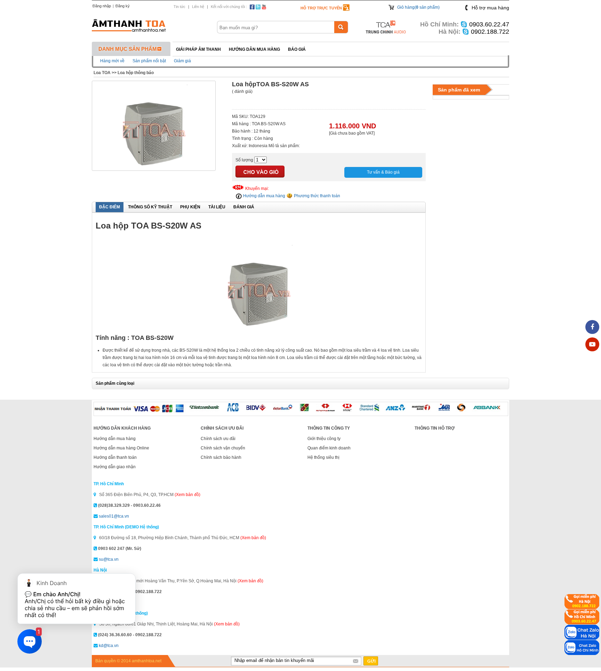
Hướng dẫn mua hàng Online (121, 448)
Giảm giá (182, 60)
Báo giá (297, 49)
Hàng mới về (112, 60)
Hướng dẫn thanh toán (115, 457)
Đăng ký (122, 6)
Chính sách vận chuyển (223, 448)
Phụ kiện (190, 207)
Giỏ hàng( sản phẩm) (418, 7)
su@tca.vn (109, 559)
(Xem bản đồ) (187, 494)
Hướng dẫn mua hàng (254, 49)
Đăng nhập (102, 6)
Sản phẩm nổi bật (149, 60)
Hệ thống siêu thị (323, 457)
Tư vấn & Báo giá (383, 172)
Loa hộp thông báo (136, 72)
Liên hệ (198, 7)
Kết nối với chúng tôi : (229, 7)
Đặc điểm (109, 207)
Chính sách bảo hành (221, 457)
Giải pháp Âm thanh (198, 49)
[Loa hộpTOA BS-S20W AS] (153, 167)
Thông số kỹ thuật (150, 207)
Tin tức (179, 7)
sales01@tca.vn (114, 516)
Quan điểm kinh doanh (329, 448)
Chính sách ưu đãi (218, 438)
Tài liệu (216, 207)
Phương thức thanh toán (316, 195)
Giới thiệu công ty (323, 438)
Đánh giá (243, 207)
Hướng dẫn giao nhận (115, 466)
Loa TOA (102, 72)
